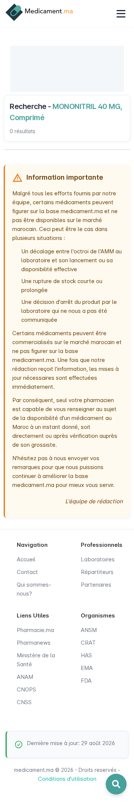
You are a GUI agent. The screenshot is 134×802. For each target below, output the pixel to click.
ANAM (25, 676)
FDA (86, 680)
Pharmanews (34, 642)
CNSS (24, 702)
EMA (87, 667)
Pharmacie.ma (35, 629)
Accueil (26, 559)
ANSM (89, 629)
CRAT (88, 642)
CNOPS (26, 689)
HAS (86, 655)
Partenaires (96, 584)
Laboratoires (98, 559)
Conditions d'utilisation (67, 778)
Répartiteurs (97, 571)
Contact (27, 571)
